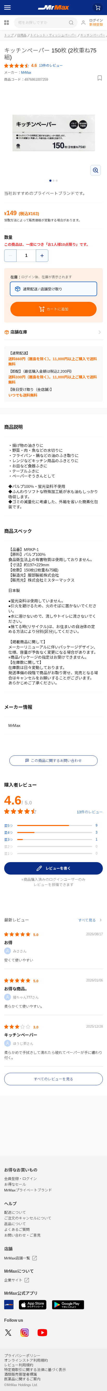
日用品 (21, 35)
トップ (9, 35)
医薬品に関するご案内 (22, 1379)
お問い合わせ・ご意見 (22, 1235)
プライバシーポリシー (22, 1356)
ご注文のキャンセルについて (27, 1218)
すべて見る (87, 920)
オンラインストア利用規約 (26, 1360)
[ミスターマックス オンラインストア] (53, 7)
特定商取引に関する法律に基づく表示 (35, 1370)
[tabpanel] (53, 133)
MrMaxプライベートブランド (28, 1190)
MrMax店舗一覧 (17, 1258)
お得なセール (15, 1184)
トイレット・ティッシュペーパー (53, 35)
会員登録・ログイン (20, 1179)
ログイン (96, 20)
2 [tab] (53, 181)
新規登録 (96, 24)
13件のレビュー (90, 812)
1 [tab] (50, 181)
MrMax (26, 72)
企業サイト (13, 1280)
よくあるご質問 (17, 1229)
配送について (15, 1212)
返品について (15, 1224)
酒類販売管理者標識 (20, 1374)
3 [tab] (57, 181)
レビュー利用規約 (18, 1365)
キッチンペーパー (92, 35)
